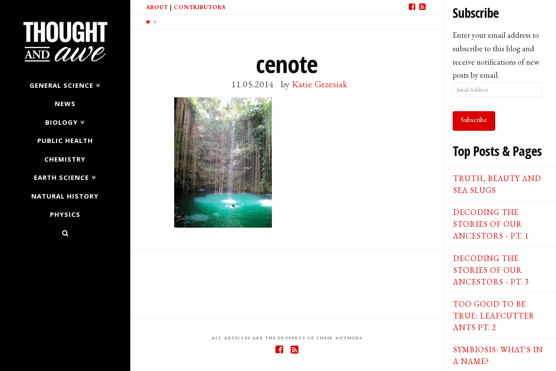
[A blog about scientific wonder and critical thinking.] (65, 40)
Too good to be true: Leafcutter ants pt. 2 (494, 315)
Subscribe (474, 119)
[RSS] (422, 7)
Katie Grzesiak (320, 83)
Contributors (199, 7)
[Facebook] (412, 7)
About (157, 7)
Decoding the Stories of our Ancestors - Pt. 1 (491, 224)
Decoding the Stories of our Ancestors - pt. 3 (491, 270)
